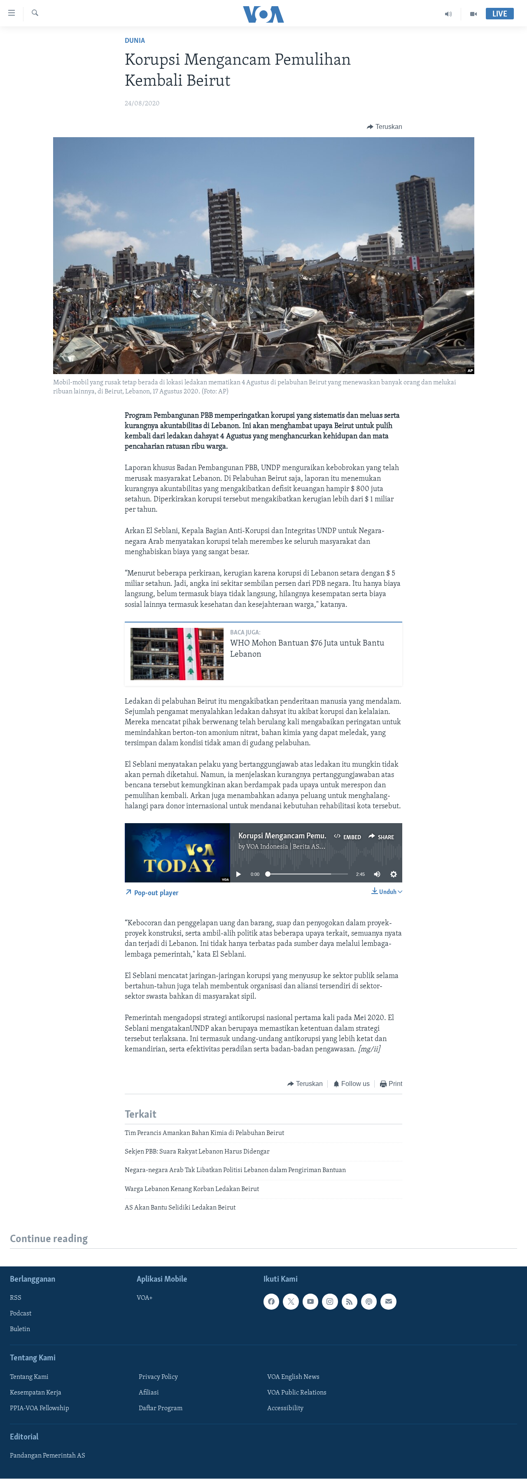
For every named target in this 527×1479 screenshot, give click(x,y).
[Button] (384, 127)
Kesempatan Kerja (35, 1393)
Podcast (20, 1314)
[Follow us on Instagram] (330, 1302)
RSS (15, 1298)
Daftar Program (160, 1408)
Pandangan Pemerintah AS (47, 1456)
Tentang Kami (29, 1377)
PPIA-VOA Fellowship (39, 1408)
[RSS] (349, 1302)
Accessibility (285, 1408)
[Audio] (448, 14)
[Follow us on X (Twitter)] (290, 1302)
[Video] (473, 14)
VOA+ (145, 1298)
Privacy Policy (158, 1377)
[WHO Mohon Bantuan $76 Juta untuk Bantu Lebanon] (177, 654)
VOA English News (293, 1377)
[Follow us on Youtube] (310, 1302)
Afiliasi (149, 1393)
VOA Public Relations (296, 1393)
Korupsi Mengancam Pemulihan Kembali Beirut (314, 836)
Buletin (20, 1330)
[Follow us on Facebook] (271, 1302)
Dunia (135, 41)
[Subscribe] (388, 1302)
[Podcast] (369, 1302)
